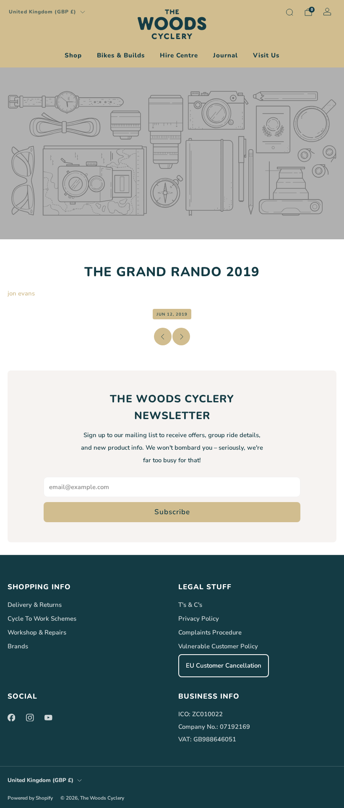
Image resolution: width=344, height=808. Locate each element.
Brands (18, 646)
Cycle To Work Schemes (42, 618)
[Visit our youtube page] (48, 717)
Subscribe (172, 512)
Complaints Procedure (210, 632)
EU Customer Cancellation (223, 665)
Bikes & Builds (121, 55)
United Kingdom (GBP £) (42, 11)
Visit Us (266, 55)
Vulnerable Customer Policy (218, 646)
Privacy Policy (198, 618)
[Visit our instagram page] (30, 717)
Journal (225, 55)
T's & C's (190, 605)
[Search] (289, 12)
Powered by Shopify (30, 798)
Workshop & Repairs (37, 632)
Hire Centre (179, 55)
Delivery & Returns (35, 605)
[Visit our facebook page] (11, 717)
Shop (73, 55)
